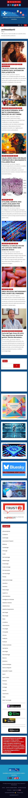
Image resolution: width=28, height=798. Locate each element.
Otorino (4, 635)
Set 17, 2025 (6, 116)
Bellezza (4, 544)
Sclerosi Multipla (6, 664)
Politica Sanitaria (6, 645)
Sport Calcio (5, 677)
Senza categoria (6, 667)
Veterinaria (5, 693)
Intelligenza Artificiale (8, 599)
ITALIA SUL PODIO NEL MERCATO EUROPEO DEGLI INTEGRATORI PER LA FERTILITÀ (13, 70)
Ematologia (5, 564)
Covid (3, 554)
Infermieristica (6, 596)
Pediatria (4, 638)
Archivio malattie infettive (11, 787)
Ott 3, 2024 (6, 295)
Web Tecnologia (6, 700)
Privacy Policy (20, 792)
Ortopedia (5, 632)
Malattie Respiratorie (8, 609)
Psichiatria (5, 648)
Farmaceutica (6, 570)
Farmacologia (6, 573)
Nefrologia (5, 612)
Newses (22, 783)
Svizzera (4, 680)
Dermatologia (10, 155)
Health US (5, 593)
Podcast (4, 642)
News (16, 64)
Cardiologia (5, 547)
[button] (21, 25)
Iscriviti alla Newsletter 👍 (10, 792)
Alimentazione (5, 108)
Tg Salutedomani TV (14, 795)
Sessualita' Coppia (5, 66)
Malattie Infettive (7, 603)
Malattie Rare (6, 606)
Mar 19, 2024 (6, 339)
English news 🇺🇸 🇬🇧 (17, 790)
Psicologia (5, 651)
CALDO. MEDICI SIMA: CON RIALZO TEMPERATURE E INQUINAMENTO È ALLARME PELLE (14, 160)
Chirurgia (4, 551)
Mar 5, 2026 (6, 74)
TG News (4, 684)
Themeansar (14, 784)
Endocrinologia (6, 567)
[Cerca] (16, 366)
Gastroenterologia (13, 108)
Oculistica (5, 622)
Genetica (11, 243)
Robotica (4, 661)
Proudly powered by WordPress (10, 783)
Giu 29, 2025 (6, 164)
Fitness (4, 577)
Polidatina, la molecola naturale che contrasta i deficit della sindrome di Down (13, 248)
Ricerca (20, 64)
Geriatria (4, 586)
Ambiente (4, 155)
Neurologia (5, 616)
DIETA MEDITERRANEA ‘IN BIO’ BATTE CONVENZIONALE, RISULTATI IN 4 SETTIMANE (12, 112)
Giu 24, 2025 (6, 208)
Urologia (4, 687)
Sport (3, 674)
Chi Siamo (9, 790)
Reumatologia (6, 654)
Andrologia (4, 64)
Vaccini (4, 690)
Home (2, 31)
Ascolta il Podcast (22, 787)
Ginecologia (11, 64)
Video (3, 697)
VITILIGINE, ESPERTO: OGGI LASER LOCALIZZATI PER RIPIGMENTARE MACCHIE (11, 204)
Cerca (5, 361)
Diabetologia (5, 560)
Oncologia (5, 629)
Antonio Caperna (15, 74)
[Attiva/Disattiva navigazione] (18, 25)
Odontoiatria (5, 625)
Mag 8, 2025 (6, 252)
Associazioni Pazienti (7, 541)
